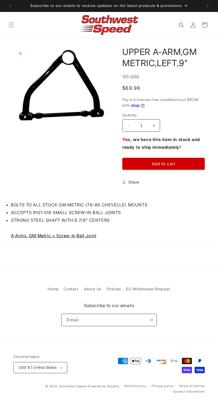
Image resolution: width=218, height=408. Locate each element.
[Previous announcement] (10, 6)
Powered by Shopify (103, 386)
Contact (71, 289)
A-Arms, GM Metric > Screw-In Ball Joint (53, 235)
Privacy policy (163, 386)
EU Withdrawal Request (148, 289)
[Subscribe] (151, 320)
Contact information (189, 391)
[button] (11, 25)
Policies (114, 289)
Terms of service (192, 386)
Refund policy (135, 386)
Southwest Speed (73, 386)
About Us (92, 289)
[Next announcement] (207, 6)
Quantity (129, 115)
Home (53, 289)
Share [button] (133, 182)
